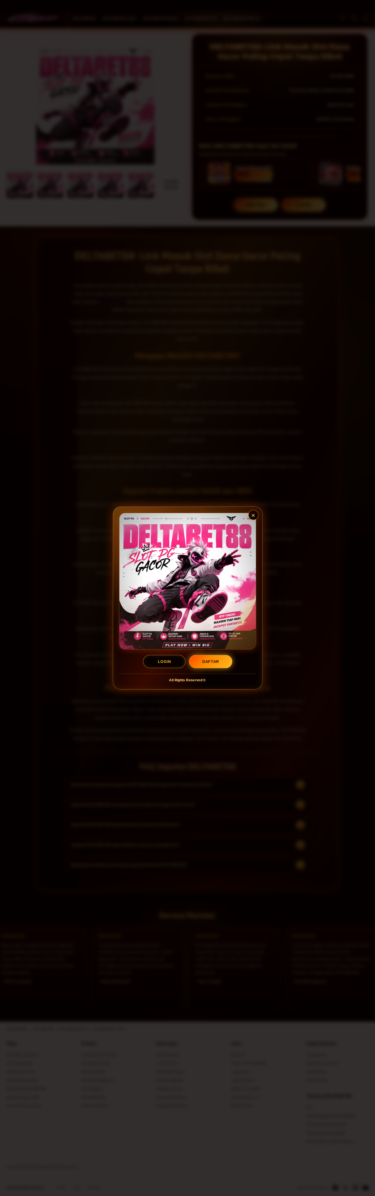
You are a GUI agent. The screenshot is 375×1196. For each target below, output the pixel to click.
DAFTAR (210, 661)
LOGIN (164, 661)
